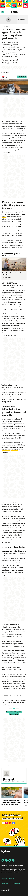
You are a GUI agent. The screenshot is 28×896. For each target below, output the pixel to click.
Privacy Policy (17, 880)
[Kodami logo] (14, 12)
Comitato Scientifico (6, 880)
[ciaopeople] (5, 890)
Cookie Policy (4, 883)
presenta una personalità (9, 450)
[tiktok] (2, 860)
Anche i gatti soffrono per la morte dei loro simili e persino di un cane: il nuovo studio (11, 802)
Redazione (11, 878)
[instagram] (6, 860)
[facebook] (13, 860)
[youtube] (9, 860)
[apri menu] (2, 12)
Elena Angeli (8, 779)
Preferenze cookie (15, 883)
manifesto (4, 878)
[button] (3, 823)
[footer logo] (5, 851)
